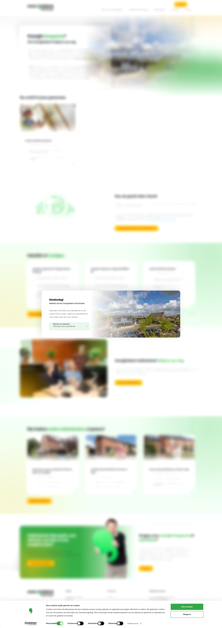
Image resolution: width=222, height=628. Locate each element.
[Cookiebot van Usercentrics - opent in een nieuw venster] (31, 623)
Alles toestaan (187, 607)
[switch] (80, 623)
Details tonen (133, 623)
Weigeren (187, 614)
